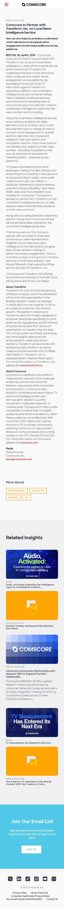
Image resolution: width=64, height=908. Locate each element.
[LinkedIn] (19, 880)
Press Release (15, 20)
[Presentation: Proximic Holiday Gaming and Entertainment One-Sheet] (32, 605)
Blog (9, 582)
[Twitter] (10, 880)
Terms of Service (39, 893)
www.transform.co (31, 365)
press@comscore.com (19, 459)
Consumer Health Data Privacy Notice (30, 896)
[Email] (54, 880)
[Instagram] (36, 880)
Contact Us (52, 899)
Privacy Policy (20, 893)
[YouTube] (45, 880)
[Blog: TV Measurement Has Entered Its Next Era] (32, 722)
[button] (7, 4)
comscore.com (29, 442)
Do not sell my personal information (24, 899)
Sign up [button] (31, 849)
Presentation (15, 623)
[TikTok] (27, 880)
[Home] (34, 4)
